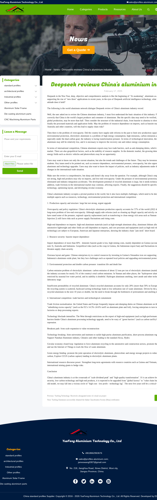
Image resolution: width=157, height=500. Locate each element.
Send (20, 171)
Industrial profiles (12, 97)
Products (103, 9)
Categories (86, 9)
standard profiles (12, 85)
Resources (120, 9)
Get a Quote (76, 50)
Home (70, 9)
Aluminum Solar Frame (15, 108)
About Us (137, 9)
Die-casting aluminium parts (17, 114)
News (57, 69)
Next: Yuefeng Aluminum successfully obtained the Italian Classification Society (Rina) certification (83, 400)
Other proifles (10, 102)
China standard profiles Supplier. (39, 496)
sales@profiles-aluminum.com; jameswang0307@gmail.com (93, 460)
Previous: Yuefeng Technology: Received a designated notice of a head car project (76, 396)
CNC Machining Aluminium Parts (20, 119)
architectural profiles (14, 91)
